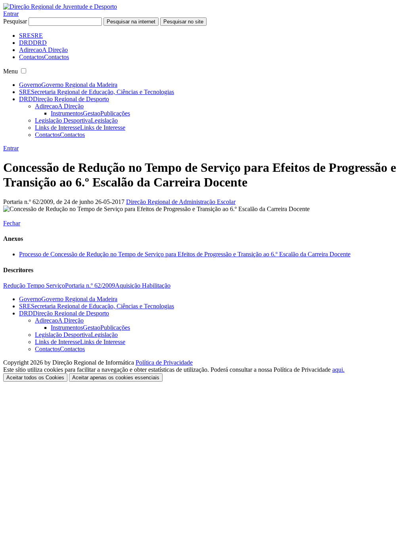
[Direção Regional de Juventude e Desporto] (60, 6)
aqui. (338, 369)
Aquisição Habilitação (142, 285)
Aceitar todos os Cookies (35, 378)
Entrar (11, 13)
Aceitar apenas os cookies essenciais (115, 378)
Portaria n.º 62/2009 (90, 285)
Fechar (11, 223)
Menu (10, 71)
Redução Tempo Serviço (34, 285)
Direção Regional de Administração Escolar (181, 201)
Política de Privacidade (164, 362)
